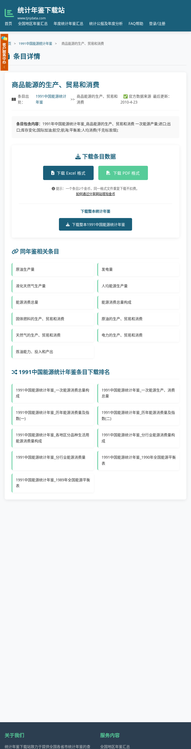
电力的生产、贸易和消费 (122, 335)
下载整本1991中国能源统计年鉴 (98, 224)
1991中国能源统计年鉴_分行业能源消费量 (50, 457)
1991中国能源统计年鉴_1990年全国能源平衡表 (139, 460)
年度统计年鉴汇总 (68, 23)
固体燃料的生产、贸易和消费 (40, 318)
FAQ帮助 (136, 23)
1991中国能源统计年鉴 (35, 43)
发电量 (107, 269)
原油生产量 (25, 269)
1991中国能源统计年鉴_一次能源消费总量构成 (52, 393)
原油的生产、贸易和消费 (122, 318)
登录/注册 (157, 23)
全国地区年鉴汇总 (33, 23)
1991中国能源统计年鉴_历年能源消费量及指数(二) (138, 415)
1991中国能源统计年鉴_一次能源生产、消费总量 (138, 393)
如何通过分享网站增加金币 (95, 194)
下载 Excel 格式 (71, 173)
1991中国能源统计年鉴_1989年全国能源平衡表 (53, 483)
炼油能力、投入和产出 (34, 351)
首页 (8, 23)
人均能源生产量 (115, 285)
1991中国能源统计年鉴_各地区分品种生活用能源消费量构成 (52, 438)
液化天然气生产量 (31, 285)
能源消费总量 (27, 302)
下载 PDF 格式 (126, 173)
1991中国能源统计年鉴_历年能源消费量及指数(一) (52, 415)
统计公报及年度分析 (106, 23)
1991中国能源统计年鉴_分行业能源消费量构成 (138, 438)
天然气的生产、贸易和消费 (38, 335)
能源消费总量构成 (116, 302)
